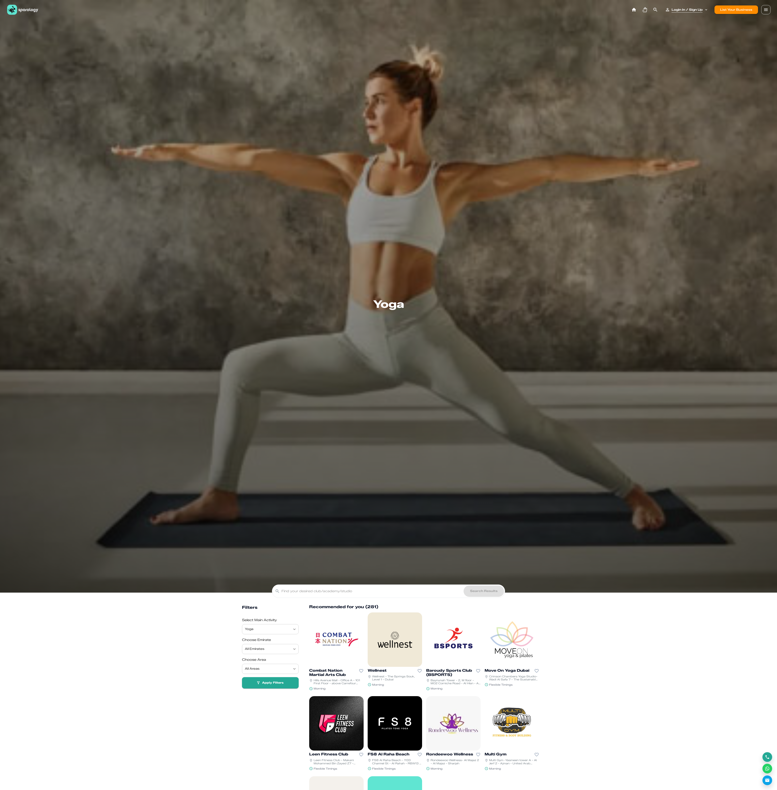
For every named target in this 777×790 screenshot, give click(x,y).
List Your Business (736, 10)
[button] (644, 9)
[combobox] (267, 629)
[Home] (634, 9)
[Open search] (655, 9)
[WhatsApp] (767, 768)
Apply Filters (272, 682)
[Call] (767, 757)
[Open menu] (766, 9)
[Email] (767, 780)
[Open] (294, 629)
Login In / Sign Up (687, 10)
